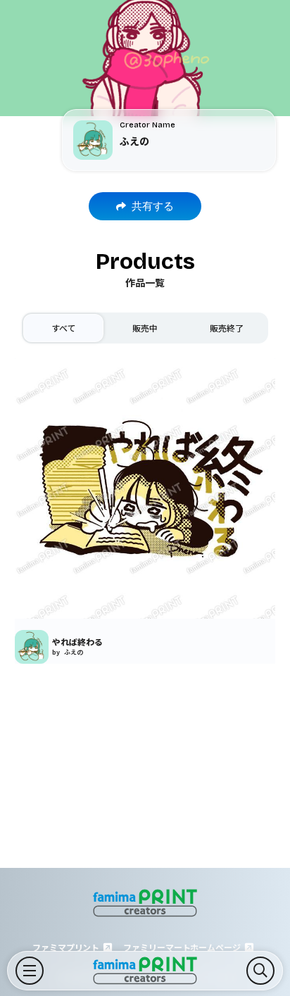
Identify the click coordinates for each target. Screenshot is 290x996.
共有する (153, 206)
